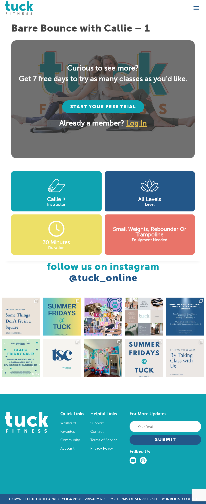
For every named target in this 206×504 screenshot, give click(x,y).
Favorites (67, 432)
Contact (97, 432)
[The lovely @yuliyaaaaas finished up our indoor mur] (103, 358)
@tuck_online (103, 277)
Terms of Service (103, 440)
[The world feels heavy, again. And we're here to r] (185, 317)
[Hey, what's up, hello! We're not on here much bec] (21, 317)
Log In (136, 123)
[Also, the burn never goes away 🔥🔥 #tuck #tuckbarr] (185, 358)
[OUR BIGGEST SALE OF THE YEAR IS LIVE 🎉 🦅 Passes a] (21, 358)
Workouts (68, 423)
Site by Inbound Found (174, 499)
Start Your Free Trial (103, 106)
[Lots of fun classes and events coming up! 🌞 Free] (103, 317)
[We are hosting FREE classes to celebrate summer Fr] (144, 358)
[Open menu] (196, 8)
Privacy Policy (101, 448)
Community (70, 440)
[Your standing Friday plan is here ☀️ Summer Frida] (62, 317)
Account (67, 448)
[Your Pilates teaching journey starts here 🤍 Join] (144, 317)
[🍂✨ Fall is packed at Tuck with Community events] (62, 358)
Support (97, 423)
